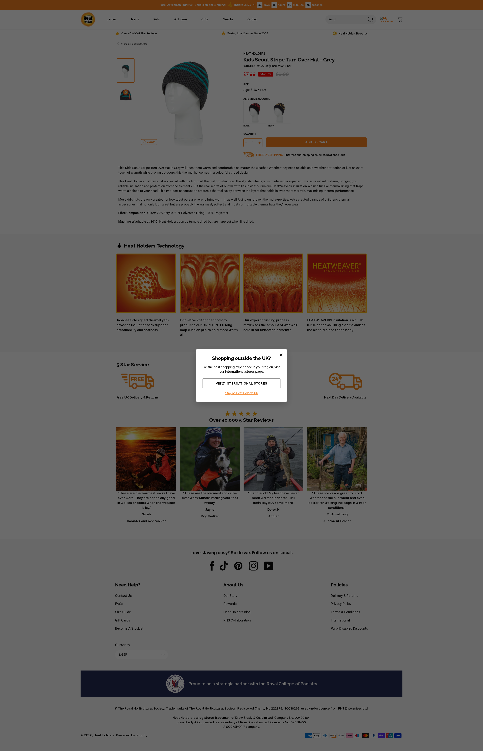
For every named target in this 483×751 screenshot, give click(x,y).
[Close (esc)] (281, 355)
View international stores (241, 383)
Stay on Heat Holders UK (241, 393)
